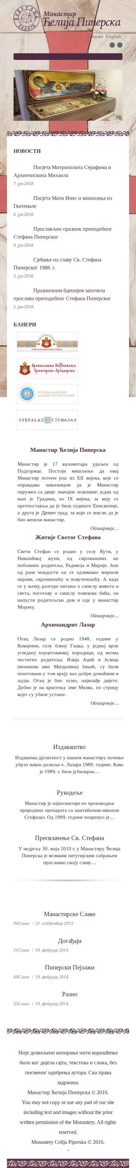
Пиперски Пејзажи (69, 967)
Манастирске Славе (69, 914)
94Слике (21, 923)
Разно (70, 994)
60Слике (21, 976)
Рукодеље (70, 792)
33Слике (21, 1003)
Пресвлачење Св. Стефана (69, 837)
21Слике (21, 950)
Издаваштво (69, 746)
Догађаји (70, 940)
